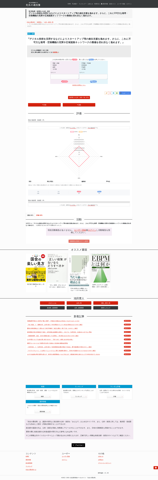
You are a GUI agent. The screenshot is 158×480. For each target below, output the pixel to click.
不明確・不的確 (86, 63)
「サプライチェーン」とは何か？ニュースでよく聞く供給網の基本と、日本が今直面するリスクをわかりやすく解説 (61, 350)
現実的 (55, 65)
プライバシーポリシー (104, 463)
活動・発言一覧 (105, 303)
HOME (69, 4)
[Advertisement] (79, 372)
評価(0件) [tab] (39, 215)
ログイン (129, 4)
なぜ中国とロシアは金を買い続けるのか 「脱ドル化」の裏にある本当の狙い (50, 339)
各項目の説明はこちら (79, 85)
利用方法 (97, 4)
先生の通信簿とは (31, 469)
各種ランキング (105, 308)
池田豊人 (55, 52)
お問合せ (100, 460)
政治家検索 (29, 463)
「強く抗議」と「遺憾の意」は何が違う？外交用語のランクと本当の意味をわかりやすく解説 (54, 324)
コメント (53, 72)
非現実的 (84, 65)
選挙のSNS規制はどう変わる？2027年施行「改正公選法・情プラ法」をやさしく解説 (52, 328)
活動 (79, 105)
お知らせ (90, 4)
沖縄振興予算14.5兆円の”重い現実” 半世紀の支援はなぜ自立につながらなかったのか (53, 321)
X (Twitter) (78, 445)
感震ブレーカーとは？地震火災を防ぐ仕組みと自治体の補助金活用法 (47, 343)
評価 (45, 105)
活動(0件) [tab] (30, 215)
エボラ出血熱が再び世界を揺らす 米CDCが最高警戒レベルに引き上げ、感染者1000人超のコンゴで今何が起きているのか (63, 354)
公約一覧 (79, 303)
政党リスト (112, 4)
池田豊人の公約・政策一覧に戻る (79, 97)
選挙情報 (105, 4)
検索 (42, 396)
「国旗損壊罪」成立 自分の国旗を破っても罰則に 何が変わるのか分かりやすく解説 (52, 336)
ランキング (78, 396)
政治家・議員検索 (52, 308)
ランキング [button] (82, 4)
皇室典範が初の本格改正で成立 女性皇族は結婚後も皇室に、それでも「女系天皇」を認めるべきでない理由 (59, 332)
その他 (55, 69)
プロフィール (52, 303)
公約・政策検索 (79, 308)
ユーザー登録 (121, 4)
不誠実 (83, 67)
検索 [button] (75, 4)
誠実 (54, 67)
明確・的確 (56, 63)
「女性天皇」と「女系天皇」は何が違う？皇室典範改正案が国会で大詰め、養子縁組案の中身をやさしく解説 (59, 347)
